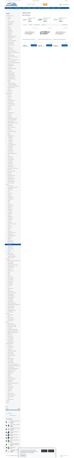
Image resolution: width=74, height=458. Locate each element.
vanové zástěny (10, 288)
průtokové (9, 33)
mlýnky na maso (10, 206)
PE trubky (9, 106)
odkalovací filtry (10, 125)
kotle (8, 20)
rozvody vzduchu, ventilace (12, 131)
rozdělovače (10, 67)
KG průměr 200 (10, 150)
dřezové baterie (10, 298)
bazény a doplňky (10, 352)
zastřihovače (10, 231)
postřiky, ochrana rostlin (12, 394)
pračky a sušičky (10, 248)
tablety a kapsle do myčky (12, 326)
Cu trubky (9, 97)
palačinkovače (10, 216)
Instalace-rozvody (9, 93)
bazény (9, 356)
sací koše (9, 115)
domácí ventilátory (11, 254)
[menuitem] (9, 8)
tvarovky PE (9, 108)
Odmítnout (44, 450)
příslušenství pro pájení (11, 175)
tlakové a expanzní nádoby (12, 68)
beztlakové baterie (11, 295)
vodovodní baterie (11, 291)
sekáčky (9, 225)
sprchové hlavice (10, 279)
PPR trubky (9, 94)
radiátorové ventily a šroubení (12, 122)
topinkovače (10, 213)
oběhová (9, 18)
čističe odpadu (10, 336)
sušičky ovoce (10, 222)
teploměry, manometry (11, 127)
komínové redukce (11, 42)
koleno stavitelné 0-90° (11, 61)
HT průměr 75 (10, 141)
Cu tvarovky (9, 99)
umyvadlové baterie (11, 297)
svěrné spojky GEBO (11, 182)
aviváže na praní (10, 340)
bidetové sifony (10, 163)
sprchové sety (10, 282)
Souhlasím (51, 450)
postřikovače (10, 390)
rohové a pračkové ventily (12, 119)
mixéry (9, 203)
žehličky (9, 238)
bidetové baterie (10, 294)
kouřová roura (10, 49)
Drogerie (7, 322)
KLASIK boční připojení (11, 83)
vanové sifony (10, 156)
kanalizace (9, 134)
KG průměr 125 (10, 147)
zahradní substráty (11, 393)
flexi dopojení (10, 162)
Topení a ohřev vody (9, 15)
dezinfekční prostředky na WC (12, 329)
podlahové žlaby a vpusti (12, 310)
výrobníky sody (10, 218)
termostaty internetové (12, 78)
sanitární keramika (10, 266)
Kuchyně (7, 313)
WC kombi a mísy (10, 270)
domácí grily (10, 190)
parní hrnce (9, 207)
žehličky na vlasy (10, 240)
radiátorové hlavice (11, 121)
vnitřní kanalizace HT (11, 136)
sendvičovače (10, 212)
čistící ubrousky (10, 334)
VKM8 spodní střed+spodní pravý (13, 86)
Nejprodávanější (37, 24)
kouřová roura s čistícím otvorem (13, 52)
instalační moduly (10, 262)
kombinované (10, 30)
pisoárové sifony (10, 165)
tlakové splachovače (11, 306)
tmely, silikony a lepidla (11, 378)
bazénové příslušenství (11, 355)
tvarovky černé (10, 102)
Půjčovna (7, 402)
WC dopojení (10, 169)
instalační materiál (11, 37)
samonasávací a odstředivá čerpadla (14, 365)
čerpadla (9, 17)
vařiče (9, 229)
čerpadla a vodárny (11, 358)
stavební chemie (10, 377)
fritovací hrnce (10, 193)
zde (33, 452)
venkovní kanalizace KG (11, 144)
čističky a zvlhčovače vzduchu (13, 187)
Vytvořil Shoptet (65, 455)
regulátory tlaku (10, 177)
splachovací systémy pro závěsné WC (14, 260)
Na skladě (10, 413)
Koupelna (7, 259)
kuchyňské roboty (11, 197)
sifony (9, 155)
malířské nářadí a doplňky (12, 350)
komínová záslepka (11, 45)
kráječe (9, 200)
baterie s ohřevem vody (12, 292)
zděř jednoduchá (10, 48)
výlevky (9, 273)
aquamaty (9, 70)
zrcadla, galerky (10, 311)
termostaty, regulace (11, 72)
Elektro (7, 184)
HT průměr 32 (10, 137)
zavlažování (9, 384)
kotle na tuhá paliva (11, 21)
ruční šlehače (10, 219)
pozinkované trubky (11, 103)
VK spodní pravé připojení (12, 84)
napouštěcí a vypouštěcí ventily (13, 168)
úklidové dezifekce (11, 323)
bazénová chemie (11, 353)
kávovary (9, 194)
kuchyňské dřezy (10, 314)
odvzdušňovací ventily (11, 178)
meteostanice (10, 204)
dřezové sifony (10, 160)
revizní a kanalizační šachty (12, 153)
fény (8, 191)
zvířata (9, 392)
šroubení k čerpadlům (11, 181)
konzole (9, 89)
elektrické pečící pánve (11, 235)
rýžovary (9, 215)
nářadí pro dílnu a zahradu (12, 370)
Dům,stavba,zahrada (9, 343)
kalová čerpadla (10, 361)
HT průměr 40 (10, 138)
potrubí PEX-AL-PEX (11, 65)
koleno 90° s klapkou (11, 55)
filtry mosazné (10, 114)
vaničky (9, 289)
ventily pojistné (10, 124)
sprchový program (11, 278)
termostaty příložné (11, 74)
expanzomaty (10, 71)
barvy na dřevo (10, 348)
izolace (9, 133)
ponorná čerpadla (11, 362)
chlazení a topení (10, 253)
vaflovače (9, 228)
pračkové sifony (10, 166)
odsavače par (10, 244)
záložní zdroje (10, 90)
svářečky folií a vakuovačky (12, 223)
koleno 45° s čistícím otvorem (13, 59)
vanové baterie (10, 300)
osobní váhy (10, 210)
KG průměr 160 (10, 149)
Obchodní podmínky (36, 0)
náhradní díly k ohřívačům (12, 36)
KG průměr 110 (10, 146)
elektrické (9, 28)
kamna (9, 26)
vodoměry (9, 128)
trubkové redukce (11, 43)
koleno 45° (9, 58)
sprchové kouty (10, 276)
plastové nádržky (10, 267)
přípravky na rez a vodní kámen (13, 331)
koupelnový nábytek (11, 307)
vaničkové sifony (10, 158)
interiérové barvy (10, 346)
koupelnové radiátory (11, 87)
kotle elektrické (10, 23)
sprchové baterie (10, 301)
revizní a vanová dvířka (11, 171)
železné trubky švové (11, 100)
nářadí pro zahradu (11, 371)
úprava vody (10, 174)
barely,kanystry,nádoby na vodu (13, 383)
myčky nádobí (10, 247)
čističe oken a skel (11, 337)
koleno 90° (9, 53)
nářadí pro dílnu (10, 372)
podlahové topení (10, 64)
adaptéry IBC (10, 389)
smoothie (9, 221)
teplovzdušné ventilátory (12, 256)
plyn (8, 111)
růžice (9, 46)
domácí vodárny (10, 359)
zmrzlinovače (10, 237)
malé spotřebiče (10, 185)
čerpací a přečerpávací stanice (13, 368)
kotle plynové (10, 24)
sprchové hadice (10, 281)
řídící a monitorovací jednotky (12, 364)
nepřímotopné (10, 31)
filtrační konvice (10, 234)
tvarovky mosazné (11, 112)
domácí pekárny (10, 188)
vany (8, 287)
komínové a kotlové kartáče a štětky (14, 62)
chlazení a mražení (11, 243)
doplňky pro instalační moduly (13, 265)
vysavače (9, 250)
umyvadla (9, 269)
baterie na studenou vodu (12, 303)
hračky (9, 397)
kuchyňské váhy (10, 199)
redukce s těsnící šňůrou (12, 40)
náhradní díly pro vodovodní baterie (13, 304)
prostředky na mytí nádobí (12, 325)
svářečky (9, 374)
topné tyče (9, 92)
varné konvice (10, 226)
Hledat (45, 4)
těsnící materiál (10, 130)
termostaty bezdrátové (12, 75)
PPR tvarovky (10, 96)
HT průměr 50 (10, 140)
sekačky (9, 375)
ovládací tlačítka (10, 263)
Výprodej (7, 400)
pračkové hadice (10, 284)
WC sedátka (9, 285)
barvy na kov (10, 349)
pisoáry (9, 275)
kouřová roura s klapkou (12, 50)
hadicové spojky (10, 387)
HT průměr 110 (10, 143)
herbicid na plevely (11, 396)
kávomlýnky (10, 196)
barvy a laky (9, 345)
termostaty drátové (11, 77)
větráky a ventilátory (11, 257)
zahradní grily (10, 381)
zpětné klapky (10, 116)
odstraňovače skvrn (11, 342)
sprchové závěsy (10, 309)
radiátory (9, 80)
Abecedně (43, 24)
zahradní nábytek (10, 399)
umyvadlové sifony (11, 159)
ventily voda (10, 109)
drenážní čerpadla (11, 367)
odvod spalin (10, 39)
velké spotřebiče (10, 241)
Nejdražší (30, 24)
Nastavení (23, 455)
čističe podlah (10, 328)
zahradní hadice (10, 386)
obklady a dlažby (10, 380)
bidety (9, 272)
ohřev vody (9, 27)
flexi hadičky (10, 172)
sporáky (9, 251)
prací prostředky (10, 339)
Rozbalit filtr (12, 415)
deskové (9, 81)
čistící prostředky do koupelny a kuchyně (13, 333)
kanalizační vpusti (11, 152)
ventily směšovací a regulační (12, 118)
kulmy (9, 201)
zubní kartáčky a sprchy (12, 232)
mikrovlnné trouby (11, 245)
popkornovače (10, 209)
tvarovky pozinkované (11, 105)
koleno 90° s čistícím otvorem (13, 56)
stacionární (9, 34)
